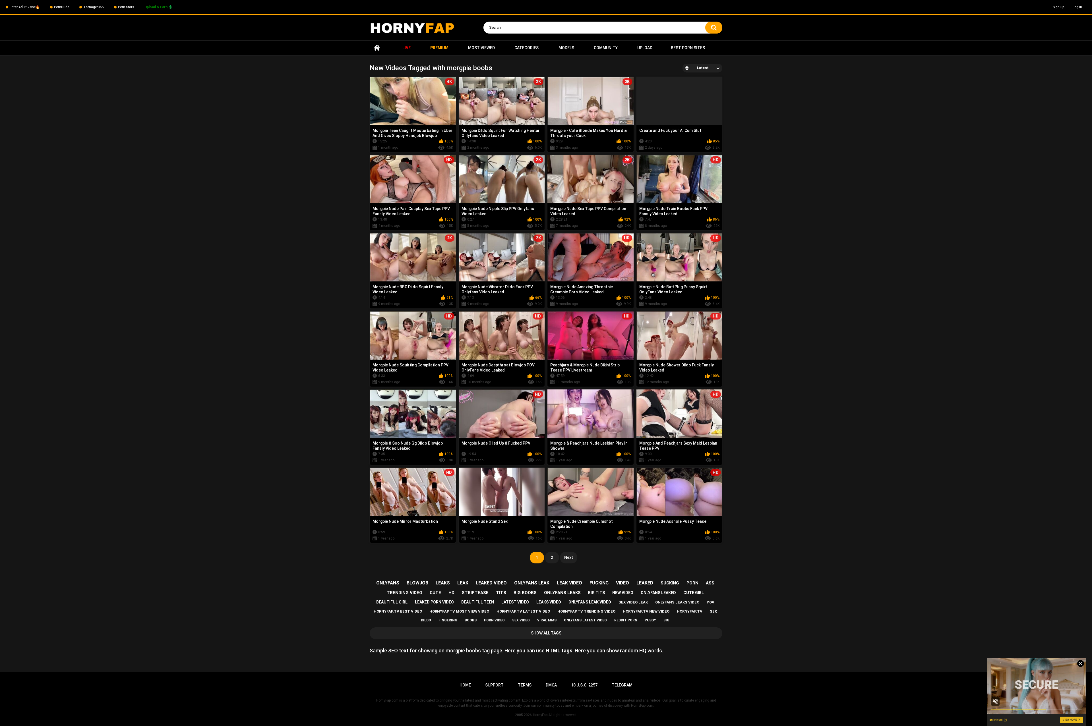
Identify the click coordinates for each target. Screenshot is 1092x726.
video (622, 583)
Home (377, 48)
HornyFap (540, 715)
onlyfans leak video (589, 602)
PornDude (61, 7)
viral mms (547, 620)
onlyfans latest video (585, 620)
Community (606, 47)
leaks (443, 583)
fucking (599, 583)
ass (710, 583)
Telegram (622, 685)
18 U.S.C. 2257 (584, 685)
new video (622, 592)
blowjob (417, 583)
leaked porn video (434, 602)
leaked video (491, 583)
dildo (426, 620)
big (666, 620)
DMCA (551, 685)
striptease (475, 592)
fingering (448, 620)
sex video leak (633, 602)
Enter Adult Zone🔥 (25, 7)
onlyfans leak (531, 583)
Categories (526, 47)
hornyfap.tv (689, 611)
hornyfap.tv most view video (459, 611)
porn (692, 583)
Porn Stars (126, 7)
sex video (521, 620)
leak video (569, 583)
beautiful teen (477, 602)
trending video (404, 592)
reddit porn (625, 620)
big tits (596, 592)
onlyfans (387, 583)
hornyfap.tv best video (398, 611)
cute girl (693, 592)
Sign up (1058, 7)
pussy (650, 620)
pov (710, 602)
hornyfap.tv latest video (523, 611)
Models (566, 47)
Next (568, 557)
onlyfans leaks (562, 592)
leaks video (548, 602)
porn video (494, 620)
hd (451, 592)
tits (501, 592)
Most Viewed (481, 47)
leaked (644, 583)
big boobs (525, 592)
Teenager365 (93, 7)
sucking (670, 583)
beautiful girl (392, 602)
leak (462, 583)
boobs (471, 620)
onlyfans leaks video (677, 602)
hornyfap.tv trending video (586, 611)
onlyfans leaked (658, 592)
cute (435, 592)
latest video (515, 602)
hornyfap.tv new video (646, 611)
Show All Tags (546, 633)
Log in (1077, 7)
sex (713, 611)
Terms (524, 685)
